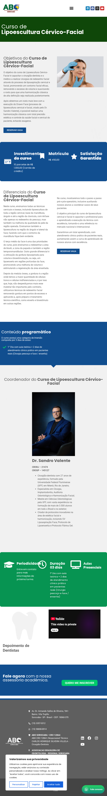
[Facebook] (93, 8)
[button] (71, 8)
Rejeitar (36, 784)
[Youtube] (102, 8)
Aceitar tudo (53, 784)
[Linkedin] (88, 8)
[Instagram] (97, 8)
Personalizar (18, 784)
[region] (36, 772)
